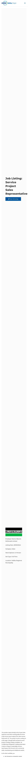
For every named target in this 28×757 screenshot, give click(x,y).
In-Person (18, 552)
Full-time (14, 556)
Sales (13, 549)
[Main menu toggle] (25, 3)
